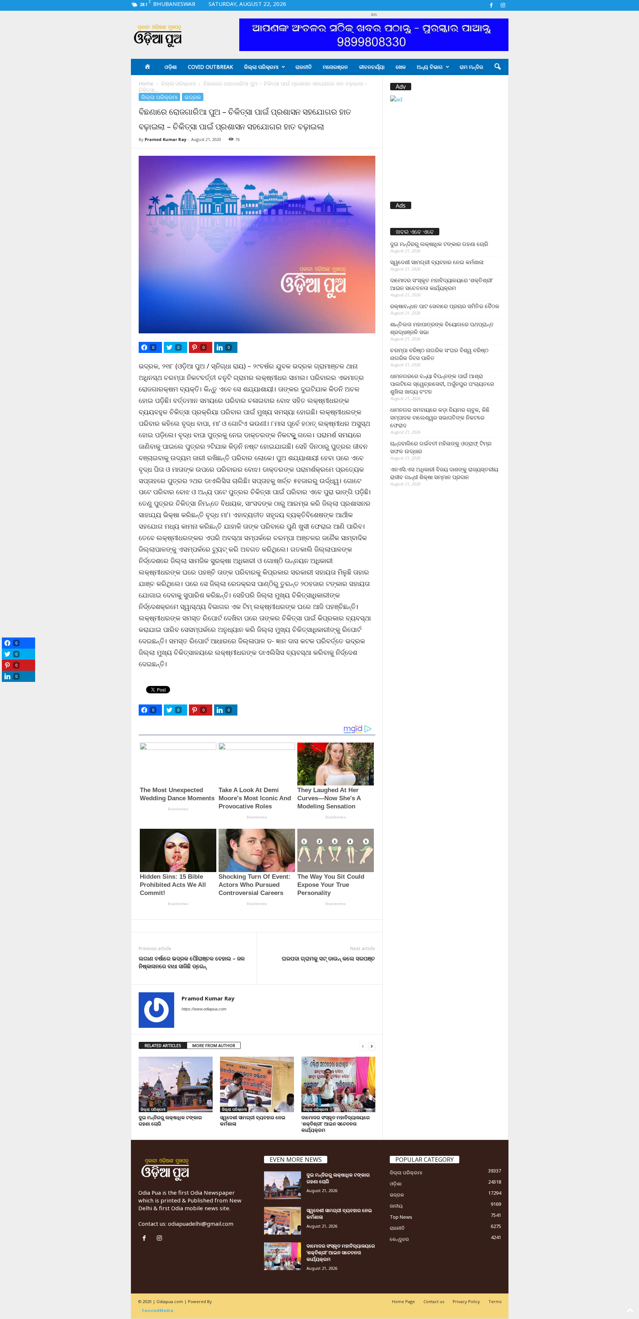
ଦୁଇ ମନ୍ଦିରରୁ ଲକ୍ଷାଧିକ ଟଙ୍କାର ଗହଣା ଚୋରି (170, 1120)
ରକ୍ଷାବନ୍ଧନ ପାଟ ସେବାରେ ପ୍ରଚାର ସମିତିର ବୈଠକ (444, 306)
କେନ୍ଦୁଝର (399, 1239)
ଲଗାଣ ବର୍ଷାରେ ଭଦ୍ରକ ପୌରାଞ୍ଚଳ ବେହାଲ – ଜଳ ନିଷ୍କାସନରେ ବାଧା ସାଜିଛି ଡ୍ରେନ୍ (192, 962)
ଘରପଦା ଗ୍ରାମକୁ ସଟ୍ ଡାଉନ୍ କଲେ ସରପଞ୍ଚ (328, 958)
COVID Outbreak (210, 66)
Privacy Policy (466, 1301)
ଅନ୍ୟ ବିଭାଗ (430, 66)
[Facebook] (491, 5)
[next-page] (371, 1046)
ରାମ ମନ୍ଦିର (471, 66)
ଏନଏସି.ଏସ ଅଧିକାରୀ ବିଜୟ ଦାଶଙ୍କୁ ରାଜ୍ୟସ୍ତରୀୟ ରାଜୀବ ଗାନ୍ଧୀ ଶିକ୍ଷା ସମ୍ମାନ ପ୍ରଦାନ (444, 473)
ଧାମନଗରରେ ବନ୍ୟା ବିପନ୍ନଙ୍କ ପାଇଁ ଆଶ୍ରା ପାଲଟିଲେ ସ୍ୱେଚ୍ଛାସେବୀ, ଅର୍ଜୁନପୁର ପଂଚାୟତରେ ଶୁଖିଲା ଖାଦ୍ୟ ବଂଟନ (442, 383)
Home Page (403, 1301)
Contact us (433, 1301)
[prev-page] (362, 1046)
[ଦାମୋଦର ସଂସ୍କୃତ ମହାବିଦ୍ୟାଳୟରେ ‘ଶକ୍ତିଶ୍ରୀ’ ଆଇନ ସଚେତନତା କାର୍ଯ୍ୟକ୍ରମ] (338, 1084)
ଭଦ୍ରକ (193, 97)
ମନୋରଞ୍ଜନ (335, 66)
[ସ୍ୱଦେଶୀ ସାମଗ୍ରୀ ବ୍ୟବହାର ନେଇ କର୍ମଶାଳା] (257, 1084)
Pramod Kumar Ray (165, 139)
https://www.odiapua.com (204, 1009)
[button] (497, 67)
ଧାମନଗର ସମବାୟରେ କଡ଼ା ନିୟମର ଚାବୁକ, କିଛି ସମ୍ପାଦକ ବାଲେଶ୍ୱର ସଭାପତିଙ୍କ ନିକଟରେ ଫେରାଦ (440, 417)
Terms (494, 1301)
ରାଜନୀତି (303, 66)
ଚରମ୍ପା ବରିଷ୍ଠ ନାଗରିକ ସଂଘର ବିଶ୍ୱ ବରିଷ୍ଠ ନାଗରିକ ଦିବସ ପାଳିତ (439, 353)
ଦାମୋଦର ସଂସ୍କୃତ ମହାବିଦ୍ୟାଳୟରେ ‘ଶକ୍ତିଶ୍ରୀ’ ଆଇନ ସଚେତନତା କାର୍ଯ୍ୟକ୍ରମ (335, 1123)
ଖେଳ (401, 66)
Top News (401, 1217)
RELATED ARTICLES (163, 1045)
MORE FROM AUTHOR (213, 1045)
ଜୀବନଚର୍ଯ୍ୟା (372, 66)
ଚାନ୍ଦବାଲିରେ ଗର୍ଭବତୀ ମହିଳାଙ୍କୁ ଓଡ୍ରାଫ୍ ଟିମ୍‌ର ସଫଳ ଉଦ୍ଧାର (440, 447)
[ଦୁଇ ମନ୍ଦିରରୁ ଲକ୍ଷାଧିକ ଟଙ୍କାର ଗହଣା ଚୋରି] (176, 1084)
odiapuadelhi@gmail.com (200, 1223)
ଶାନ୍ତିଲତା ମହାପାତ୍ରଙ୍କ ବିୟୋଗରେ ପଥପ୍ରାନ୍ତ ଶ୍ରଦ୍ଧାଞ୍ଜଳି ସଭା (442, 328)
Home (146, 83)
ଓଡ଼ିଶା (171, 66)
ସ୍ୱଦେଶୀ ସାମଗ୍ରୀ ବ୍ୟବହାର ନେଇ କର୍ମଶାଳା (252, 1120)
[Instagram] (502, 5)
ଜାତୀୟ (396, 1205)
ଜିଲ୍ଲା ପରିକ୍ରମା (261, 66)
